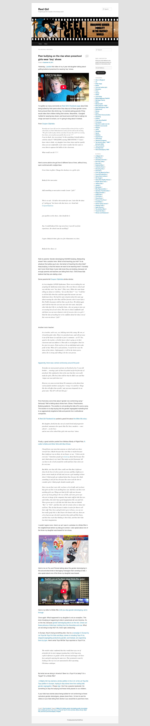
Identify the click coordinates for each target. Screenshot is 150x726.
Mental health (99, 104)
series (97, 129)
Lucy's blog (98, 96)
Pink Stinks (98, 196)
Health (97, 94)
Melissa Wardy (79, 710)
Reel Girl (43, 9)
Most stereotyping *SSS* (102, 107)
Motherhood (98, 109)
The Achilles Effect (100, 209)
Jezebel (97, 185)
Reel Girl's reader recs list (102, 124)
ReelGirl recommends (101, 126)
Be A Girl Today (99, 161)
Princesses (98, 122)
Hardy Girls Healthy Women (102, 180)
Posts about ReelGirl (101, 120)
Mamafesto (98, 187)
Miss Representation (100, 189)
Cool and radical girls (101, 87)
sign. (59, 686)
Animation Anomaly (100, 159)
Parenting (98, 116)
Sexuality (97, 131)
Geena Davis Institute (101, 176)
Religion (97, 127)
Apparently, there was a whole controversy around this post (58, 363)
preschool (43, 711)
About (45, 44)
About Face (98, 158)
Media (97, 102)
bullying (64, 708)
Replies (58, 711)
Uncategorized (99, 148)
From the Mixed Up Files (102, 172)
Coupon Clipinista (57, 279)
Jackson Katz (99, 183)
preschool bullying (50, 711)
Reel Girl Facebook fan (48, 418)
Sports (97, 133)
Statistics (97, 135)
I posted (49, 66)
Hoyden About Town (100, 181)
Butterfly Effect (99, 165)
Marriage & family (100, 100)
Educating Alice (99, 169)
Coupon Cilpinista (48, 123)
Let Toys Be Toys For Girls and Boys (66, 710)
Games (97, 93)
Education (98, 89)
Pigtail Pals (98, 194)
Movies (97, 111)
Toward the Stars (100, 211)
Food (96, 91)
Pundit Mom (98, 202)
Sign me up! (100, 72)
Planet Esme (98, 198)
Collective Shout (99, 167)
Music (97, 113)
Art (96, 82)
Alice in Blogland (100, 80)
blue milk (98, 163)
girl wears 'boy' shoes (51, 710)
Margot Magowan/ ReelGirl (102, 98)
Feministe (98, 170)
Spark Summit (99, 207)
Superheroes (98, 137)
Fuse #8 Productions (101, 174)
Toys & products (47, 708)
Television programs (101, 140)
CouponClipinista (47, 206)
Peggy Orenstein (99, 192)
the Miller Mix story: (80, 418)
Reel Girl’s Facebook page (71, 106)
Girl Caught (98, 178)
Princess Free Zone (100, 200)
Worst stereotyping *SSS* (102, 149)
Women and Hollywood (101, 213)
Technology (98, 138)
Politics (97, 118)
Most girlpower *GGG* (101, 105)
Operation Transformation (102, 191)
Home (40, 44)
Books (97, 85)
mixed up (66, 457)
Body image (98, 83)
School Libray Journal (101, 203)
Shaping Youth (99, 205)
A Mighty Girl (59, 708)
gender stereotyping (72, 708)
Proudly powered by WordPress (75, 720)
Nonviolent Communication (102, 115)
